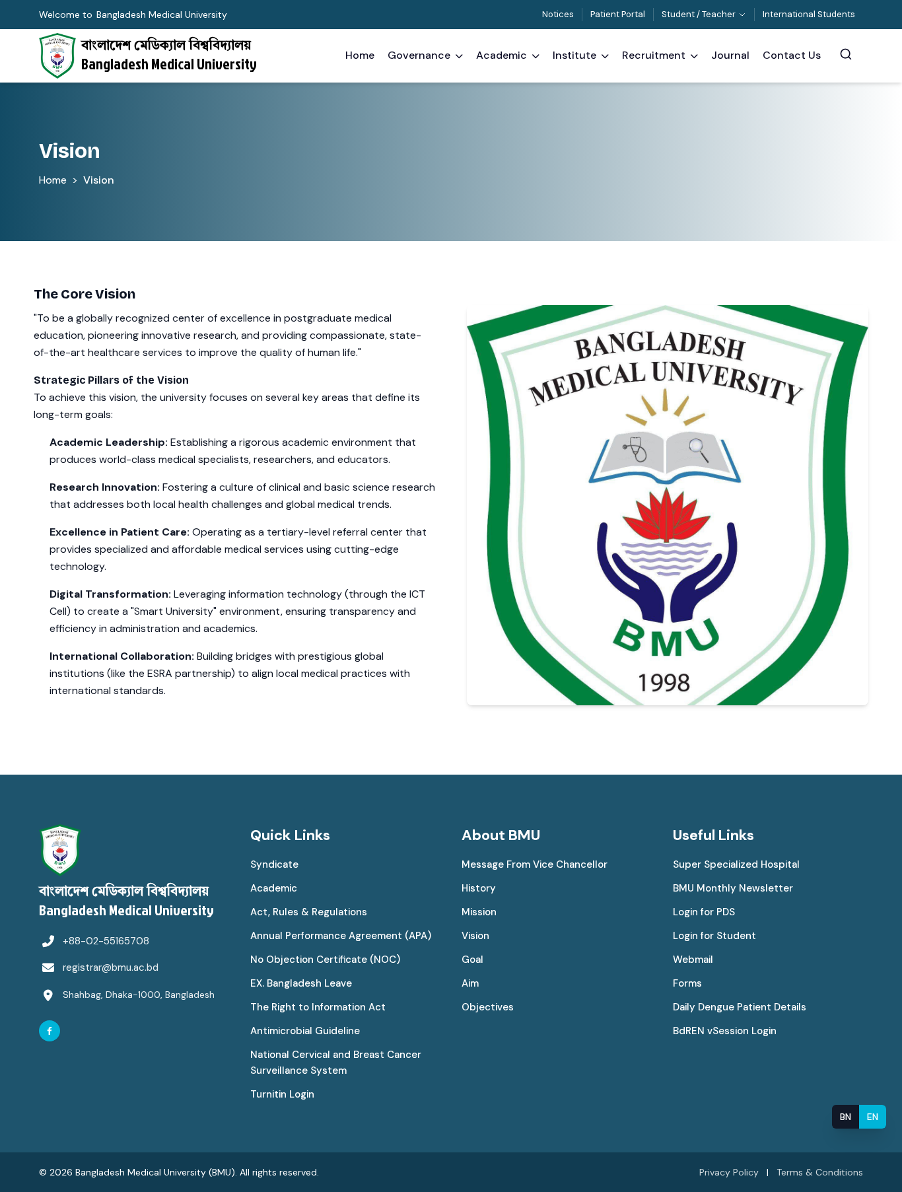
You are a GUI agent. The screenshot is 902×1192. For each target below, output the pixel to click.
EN (872, 1117)
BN (845, 1117)
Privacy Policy (729, 1172)
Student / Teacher (699, 14)
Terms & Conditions (820, 1172)
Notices (558, 14)
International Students (809, 14)
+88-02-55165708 (106, 941)
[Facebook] (49, 1030)
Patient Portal (617, 14)
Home (53, 180)
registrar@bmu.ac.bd (110, 967)
